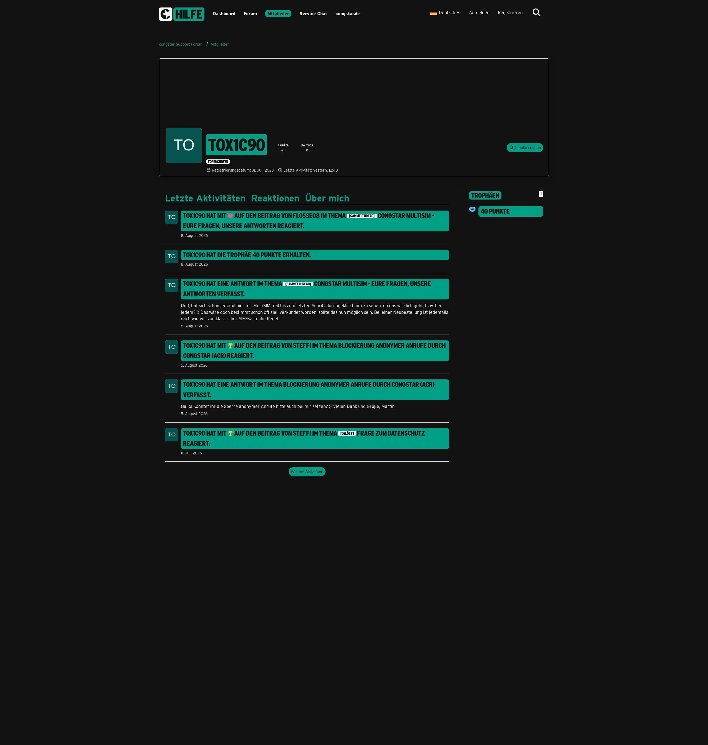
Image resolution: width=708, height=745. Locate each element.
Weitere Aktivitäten (307, 471)
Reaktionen (275, 198)
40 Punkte (495, 211)
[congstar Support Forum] (181, 13)
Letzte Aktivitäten (205, 198)
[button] (445, 12)
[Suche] (536, 12)
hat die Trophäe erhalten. (247, 255)
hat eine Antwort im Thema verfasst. (307, 289)
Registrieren (510, 12)
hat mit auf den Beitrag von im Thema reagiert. (308, 220)
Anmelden (479, 12)
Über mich (327, 198)
